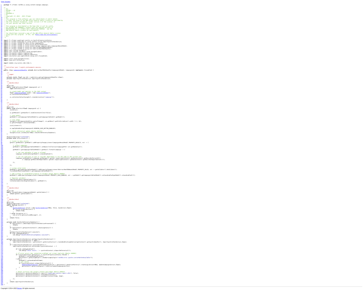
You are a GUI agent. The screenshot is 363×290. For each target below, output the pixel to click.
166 (2, 239)
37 (1, 56)
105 (2, 152)
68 (1, 100)
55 (1, 81)
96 (1, 139)
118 (2, 171)
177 (2, 254)
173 (2, 249)
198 (2, 284)
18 (1, 29)
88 (1, 128)
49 (1, 73)
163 (2, 235)
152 (2, 219)
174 (2, 250)
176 (2, 253)
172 (2, 247)
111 (2, 161)
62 (1, 91)
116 (2, 168)
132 (2, 191)
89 (1, 129)
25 (1, 39)
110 (2, 159)
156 (2, 225)
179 (2, 257)
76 (1, 111)
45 (1, 67)
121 (2, 175)
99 (1, 144)
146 (2, 210)
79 (1, 115)
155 (2, 223)
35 (1, 53)
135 (2, 195)
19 (1, 30)
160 (2, 230)
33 (1, 50)
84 (1, 122)
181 (2, 260)
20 (1, 31)
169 (2, 243)
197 (2, 283)
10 (1, 17)
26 (1, 40)
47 (1, 70)
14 (1, 23)
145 (2, 209)
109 (2, 158)
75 (1, 110)
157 (2, 226)
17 (1, 27)
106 (2, 154)
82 (1, 120)
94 (1, 137)
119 (2, 172)
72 (1, 105)
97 (1, 141)
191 (2, 274)
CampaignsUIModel (20, 93)
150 (2, 216)
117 (2, 169)
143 (2, 206)
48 (1, 71)
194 (2, 279)
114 (2, 165)
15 (1, 24)
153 (2, 220)
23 (1, 36)
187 (2, 269)
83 (1, 121)
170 (2, 245)
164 (2, 236)
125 (2, 181)
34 (1, 51)
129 (2, 186)
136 (2, 196)
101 (2, 147)
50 (1, 74)
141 (2, 203)
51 (1, 76)
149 (2, 215)
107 (2, 155)
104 (2, 151)
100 (2, 145)
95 (1, 138)
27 (1, 41)
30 (1, 46)
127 (2, 183)
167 (2, 240)
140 (2, 202)
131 (2, 189)
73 (1, 107)
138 (2, 199)
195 (2, 280)
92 (1, 134)
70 (1, 102)
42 (1, 63)
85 (1, 124)
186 (2, 267)
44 (1, 66)
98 (1, 142)
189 (2, 271)
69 (1, 101)
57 (1, 84)
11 (1, 19)
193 (2, 277)
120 (2, 173)
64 (1, 94)
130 (2, 188)
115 (2, 166)
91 (1, 132)
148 (2, 213)
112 (2, 162)
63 (1, 93)
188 (2, 270)
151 (2, 218)
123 (2, 178)
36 (1, 54)
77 (1, 112)
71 (1, 104)
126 (2, 182)
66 (1, 97)
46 (1, 68)
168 (2, 242)
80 (1, 117)
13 (1, 22)
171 (2, 246)
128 (2, 185)
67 (1, 98)
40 (1, 60)
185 (2, 266)
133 (2, 192)
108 (2, 156)
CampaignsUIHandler (20, 70)
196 (2, 281)
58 (1, 85)
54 (1, 80)
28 (1, 43)
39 (1, 58)
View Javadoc (5, 2)
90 (1, 131)
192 (2, 276)
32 (1, 49)
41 (1, 61)
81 (1, 118)
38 (1, 57)
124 (2, 179)
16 (1, 26)
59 (1, 87)
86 (1, 125)
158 (2, 227)
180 (2, 259)
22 (1, 34)
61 (1, 90)
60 (1, 88)
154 (2, 222)
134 (2, 193)
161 (2, 232)
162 (2, 233)
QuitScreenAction (19, 208)
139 (2, 200)
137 (2, 198)
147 (2, 212)
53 (1, 78)
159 (2, 229)
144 (2, 208)
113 (2, 164)
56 (1, 83)
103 (2, 149)
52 (1, 77)
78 (1, 114)
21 (1, 33)
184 (2, 264)
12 (1, 20)
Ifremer (19, 288)
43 (1, 64)
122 (2, 176)
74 (1, 108)
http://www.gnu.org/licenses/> (46, 34)
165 (2, 237)
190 (2, 273)
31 (1, 47)
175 (2, 252)
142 (2, 205)
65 (1, 95)
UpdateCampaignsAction (30, 264)
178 (2, 256)
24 (1, 37)
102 (2, 148)
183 (2, 263)
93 (1, 135)
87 (1, 127)
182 (2, 262)
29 (1, 44)
